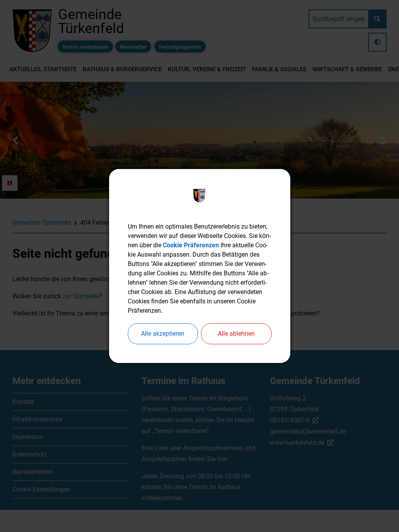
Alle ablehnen (236, 333)
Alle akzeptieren (162, 333)
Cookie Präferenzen (191, 245)
